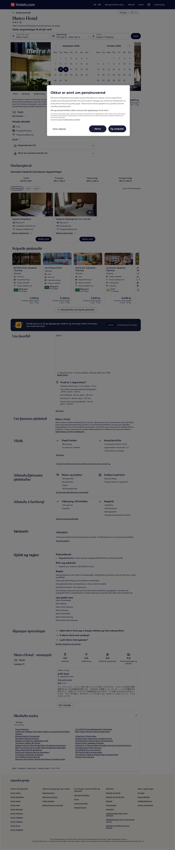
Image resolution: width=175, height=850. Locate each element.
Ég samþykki (117, 128)
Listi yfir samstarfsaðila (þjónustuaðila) (65, 120)
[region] (88, 110)
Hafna (98, 128)
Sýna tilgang (59, 128)
